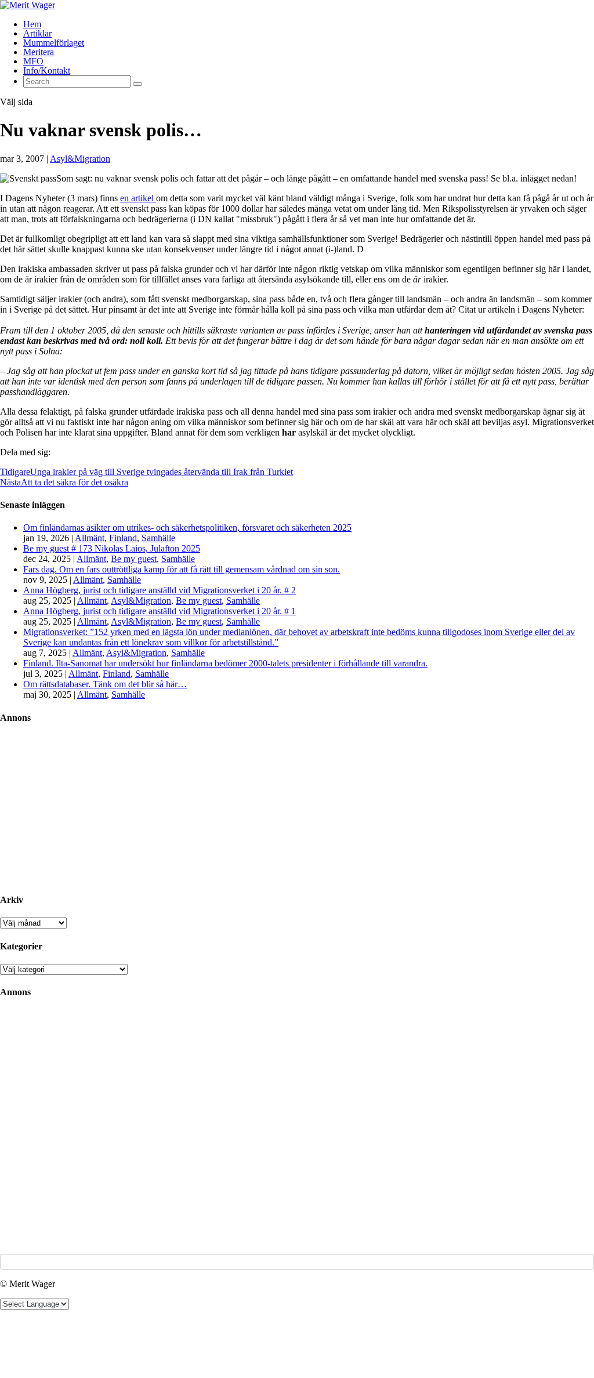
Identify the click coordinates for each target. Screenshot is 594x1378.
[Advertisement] (87, 807)
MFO (33, 61)
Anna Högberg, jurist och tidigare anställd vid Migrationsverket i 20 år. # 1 (159, 611)
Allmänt (89, 538)
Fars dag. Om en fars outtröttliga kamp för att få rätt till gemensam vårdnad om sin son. (181, 569)
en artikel (138, 198)
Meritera (38, 52)
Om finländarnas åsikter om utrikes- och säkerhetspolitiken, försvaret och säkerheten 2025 (187, 527)
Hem (32, 24)
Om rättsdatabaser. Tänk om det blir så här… (105, 684)
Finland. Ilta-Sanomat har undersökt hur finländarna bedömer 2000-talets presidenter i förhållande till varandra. (225, 663)
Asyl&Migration (80, 159)
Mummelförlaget (53, 43)
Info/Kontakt (46, 70)
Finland (123, 538)
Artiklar (37, 33)
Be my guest (134, 559)
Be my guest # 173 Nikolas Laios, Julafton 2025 (111, 548)
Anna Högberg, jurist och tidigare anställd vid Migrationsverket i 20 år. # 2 (159, 590)
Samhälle (158, 538)
